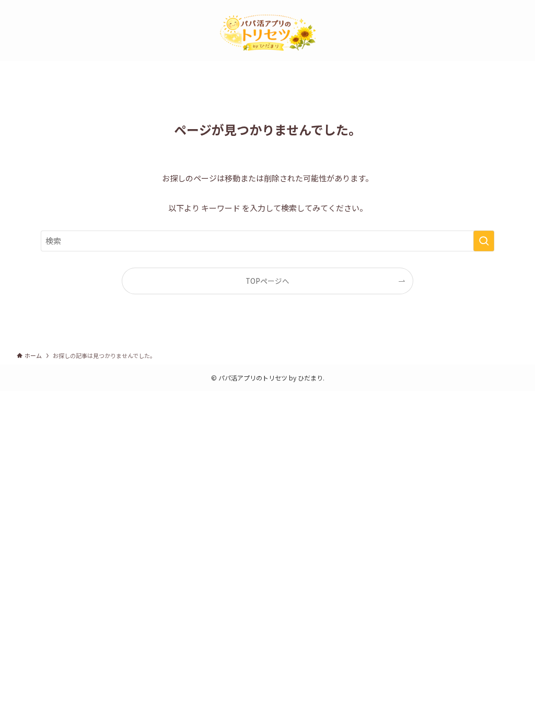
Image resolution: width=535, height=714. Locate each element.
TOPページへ (267, 280)
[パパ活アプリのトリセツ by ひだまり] (267, 33)
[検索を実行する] (483, 241)
